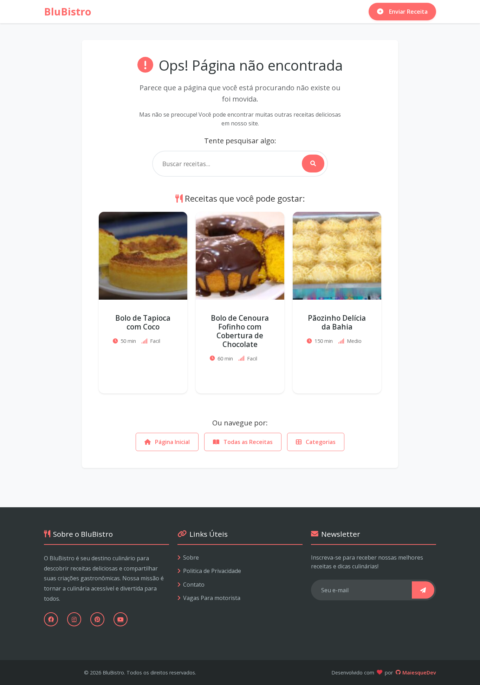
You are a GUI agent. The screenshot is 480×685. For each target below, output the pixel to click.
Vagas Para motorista (211, 598)
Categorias (320, 442)
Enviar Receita (408, 11)
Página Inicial (172, 442)
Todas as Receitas (247, 442)
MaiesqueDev (419, 672)
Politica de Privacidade (212, 571)
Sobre (191, 557)
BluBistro (67, 11)
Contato (194, 584)
